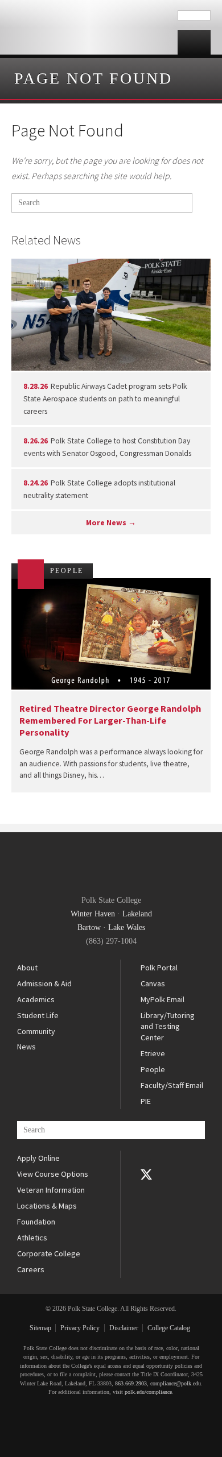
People (153, 1069)
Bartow (89, 927)
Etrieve (153, 1053)
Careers (30, 1269)
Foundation (36, 1222)
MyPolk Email (162, 999)
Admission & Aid (44, 983)
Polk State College (89, 27)
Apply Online (38, 1158)
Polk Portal (159, 967)
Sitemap (40, 1328)
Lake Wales (126, 927)
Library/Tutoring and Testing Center (168, 1026)
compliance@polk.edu (175, 1383)
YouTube (146, 1190)
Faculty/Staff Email (172, 1085)
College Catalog (168, 1328)
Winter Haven (93, 914)
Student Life (38, 1015)
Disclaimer (123, 1328)
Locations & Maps (47, 1206)
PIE (146, 1101)
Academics (36, 999)
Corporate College (48, 1253)
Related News (46, 240)
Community (36, 1031)
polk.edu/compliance (148, 1392)
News (26, 1046)
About (27, 967)
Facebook (146, 1159)
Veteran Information (51, 1190)
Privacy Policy (80, 1328)
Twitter (146, 1174)
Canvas (153, 983)
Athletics (32, 1237)
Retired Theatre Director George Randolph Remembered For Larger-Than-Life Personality (110, 720)
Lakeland (137, 914)
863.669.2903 (131, 1383)
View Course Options (52, 1174)
